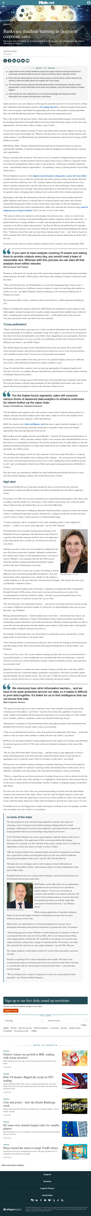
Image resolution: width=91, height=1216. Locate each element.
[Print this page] (27, 61)
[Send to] (23, 61)
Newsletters (45, 1200)
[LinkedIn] (14, 61)
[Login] (88, 2)
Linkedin (36, 1200)
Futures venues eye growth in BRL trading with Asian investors (28, 1056)
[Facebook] (9, 61)
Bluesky (49, 1200)
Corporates (54, 1028)
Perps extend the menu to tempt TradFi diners (30, 1147)
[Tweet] (5, 61)
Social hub (58, 1200)
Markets (6, 24)
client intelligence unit (34, 424)
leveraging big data (49, 107)
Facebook (40, 1200)
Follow (45, 1016)
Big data (64, 1028)
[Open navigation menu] (2, 2)
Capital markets (75, 1028)
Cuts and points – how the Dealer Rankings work (29, 1104)
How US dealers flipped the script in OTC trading (28, 1078)
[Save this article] (18, 61)
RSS (62, 1200)
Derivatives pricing (21, 1031)
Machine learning (25, 1028)
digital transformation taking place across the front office (60, 176)
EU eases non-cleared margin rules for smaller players (31, 1126)
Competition (7, 1031)
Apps (53, 1200)
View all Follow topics (32, 1200)
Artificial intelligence (41, 1028)
